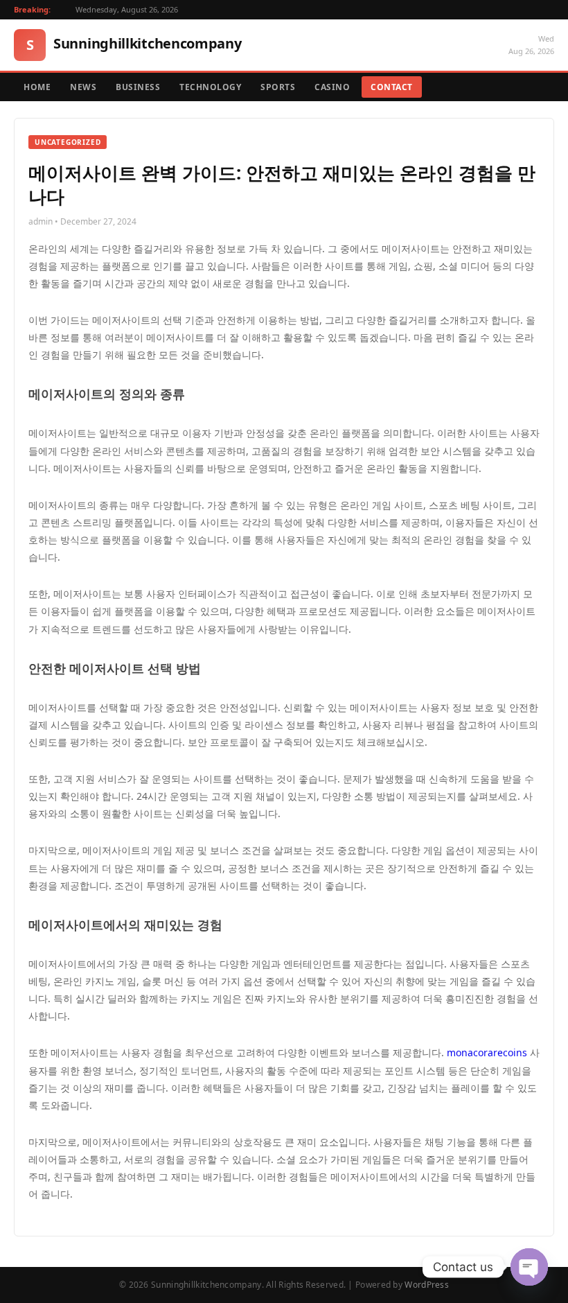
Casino (332, 87)
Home (37, 87)
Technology (210, 87)
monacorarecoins (487, 1052)
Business (138, 87)
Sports (277, 87)
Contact (392, 87)
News (83, 87)
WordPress (427, 1285)
